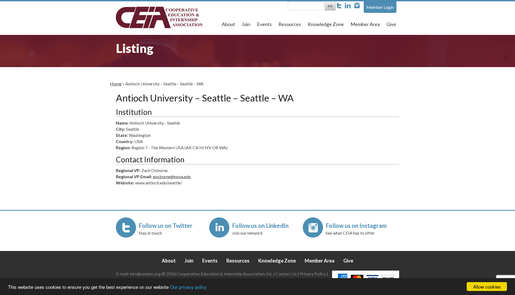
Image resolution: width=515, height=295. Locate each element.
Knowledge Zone (326, 24)
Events (264, 24)
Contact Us (286, 273)
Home (116, 83)
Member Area (365, 24)
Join (246, 24)
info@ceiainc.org (146, 273)
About (228, 24)
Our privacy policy (188, 286)
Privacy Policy (313, 273)
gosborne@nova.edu (172, 176)
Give (391, 24)
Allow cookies (487, 286)
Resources (289, 24)
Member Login (380, 7)
